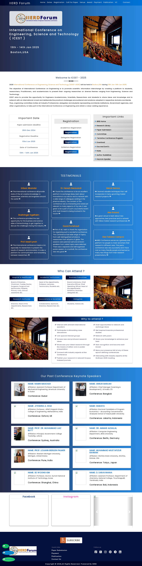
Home (42, 2)
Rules (99, 151)
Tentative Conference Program (110, 138)
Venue (82, 2)
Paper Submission (104, 130)
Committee (101, 134)
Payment (98, 2)
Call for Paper (72, 2)
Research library (103, 125)
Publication (108, 2)
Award (89, 2)
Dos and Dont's (103, 146)
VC (116, 2)
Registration (59, 2)
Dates (49, 2)
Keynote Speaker (104, 159)
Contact (126, 2)
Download (101, 142)
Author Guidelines (104, 155)
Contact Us (56, 559)
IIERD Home (101, 121)
